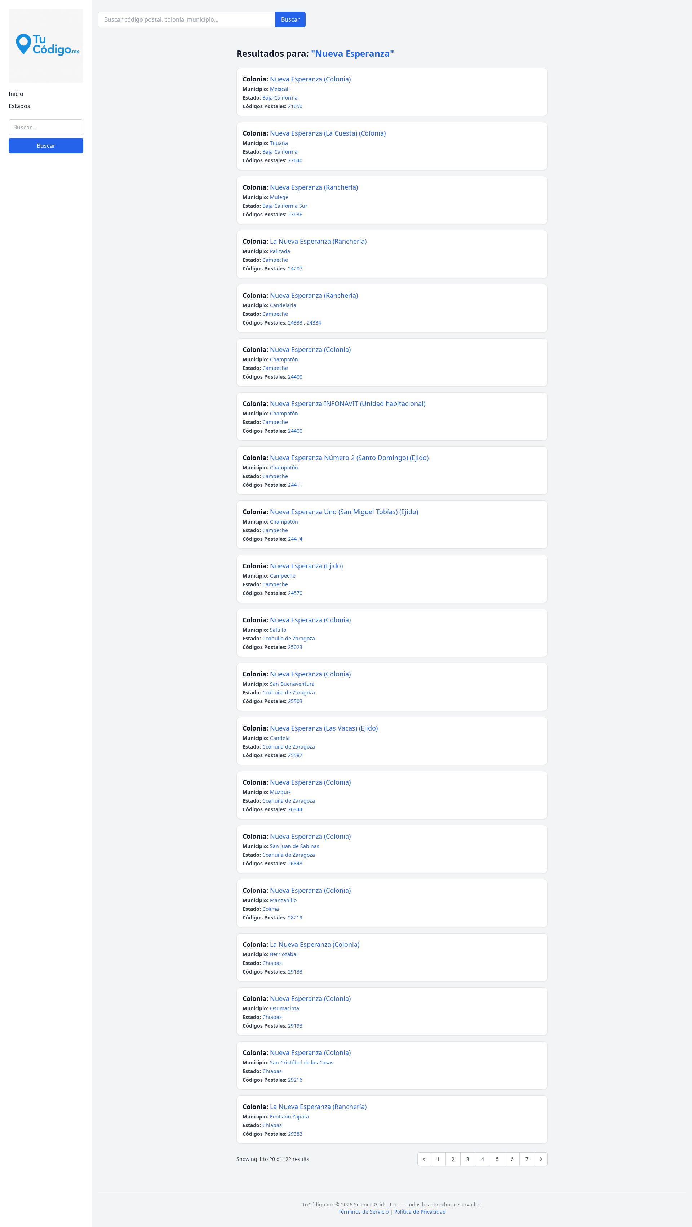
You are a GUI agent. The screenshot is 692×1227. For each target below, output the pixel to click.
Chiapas (272, 962)
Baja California (280, 97)
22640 (295, 160)
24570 (295, 593)
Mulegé (279, 197)
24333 (296, 322)
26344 (295, 809)
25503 (295, 701)
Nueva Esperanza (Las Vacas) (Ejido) (324, 728)
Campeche (275, 259)
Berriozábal (284, 954)
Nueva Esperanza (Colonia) (310, 79)
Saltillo (278, 629)
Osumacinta (284, 1008)
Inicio (16, 94)
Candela (280, 737)
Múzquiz (280, 792)
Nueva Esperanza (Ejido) (306, 565)
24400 (295, 376)
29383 (295, 1133)
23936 (295, 214)
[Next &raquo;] (541, 1159)
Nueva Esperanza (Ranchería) (314, 187)
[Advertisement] (46, 1110)
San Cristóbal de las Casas (301, 1062)
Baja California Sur (284, 205)
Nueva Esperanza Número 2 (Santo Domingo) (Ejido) (349, 457)
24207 (295, 268)
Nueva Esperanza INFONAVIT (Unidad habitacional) (347, 403)
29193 (295, 1025)
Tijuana (279, 143)
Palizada (280, 251)
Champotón (284, 359)
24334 (314, 322)
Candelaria (283, 305)
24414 (295, 538)
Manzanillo (283, 900)
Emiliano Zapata (289, 1116)
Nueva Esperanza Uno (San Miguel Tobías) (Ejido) (344, 511)
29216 (295, 1079)
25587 (295, 755)
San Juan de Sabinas (294, 846)
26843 (295, 863)
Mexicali (280, 88)
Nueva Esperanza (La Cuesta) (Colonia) (328, 133)
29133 (295, 971)
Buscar (46, 146)
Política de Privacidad (420, 1211)
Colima (270, 908)
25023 (295, 647)
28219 (295, 917)
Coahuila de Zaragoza (288, 638)
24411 (295, 484)
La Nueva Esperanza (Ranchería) (318, 241)
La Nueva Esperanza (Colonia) (314, 944)
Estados (19, 106)
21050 (295, 106)
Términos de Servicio (363, 1211)
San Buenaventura (292, 683)
